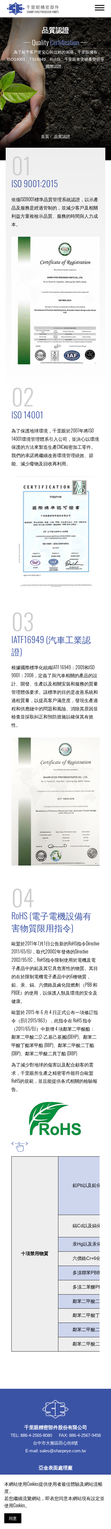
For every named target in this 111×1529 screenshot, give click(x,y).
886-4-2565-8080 (36, 1435)
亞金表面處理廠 (56, 1467)
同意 (13, 1518)
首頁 (45, 136)
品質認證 (62, 136)
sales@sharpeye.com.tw (63, 1450)
